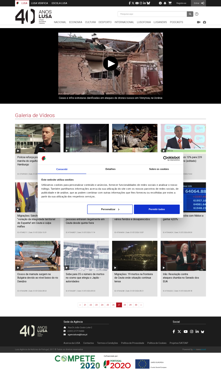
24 (102, 305)
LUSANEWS (160, 22)
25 (108, 305)
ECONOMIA (75, 22)
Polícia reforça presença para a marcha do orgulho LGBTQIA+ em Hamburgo (36, 161)
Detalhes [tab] (110, 169)
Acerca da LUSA (72, 343)
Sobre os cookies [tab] (159, 169)
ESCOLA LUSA (59, 3)
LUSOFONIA (144, 22)
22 (91, 305)
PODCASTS (176, 22)
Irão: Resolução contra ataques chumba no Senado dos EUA (181, 278)
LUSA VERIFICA (39, 3)
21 (85, 305)
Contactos (88, 343)
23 (96, 305)
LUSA (24, 3)
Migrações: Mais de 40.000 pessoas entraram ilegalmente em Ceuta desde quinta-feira (85, 219)
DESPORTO (105, 22)
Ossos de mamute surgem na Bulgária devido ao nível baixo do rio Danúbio (37, 278)
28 (125, 305)
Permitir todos (157, 209)
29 (130, 305)
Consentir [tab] (62, 169)
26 (113, 305)
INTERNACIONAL (124, 22)
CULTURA (90, 22)
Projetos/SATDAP (179, 343)
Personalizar (108, 209)
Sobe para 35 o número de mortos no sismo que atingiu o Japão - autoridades (85, 278)
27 (119, 305)
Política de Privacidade (132, 343)
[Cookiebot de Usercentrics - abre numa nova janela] (165, 158)
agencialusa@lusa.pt (77, 334)
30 (136, 305)
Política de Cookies (156, 343)
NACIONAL (60, 22)
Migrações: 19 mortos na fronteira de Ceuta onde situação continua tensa (133, 278)
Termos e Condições (107, 343)
